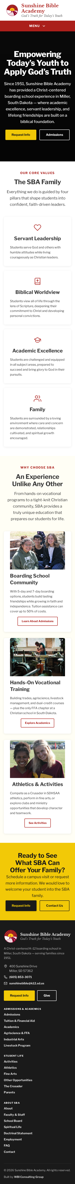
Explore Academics (37, 722)
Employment (13, 1139)
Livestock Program (17, 1045)
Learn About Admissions (37, 621)
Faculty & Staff (14, 1114)
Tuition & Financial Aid (19, 1021)
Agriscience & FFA (17, 1033)
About (8, 1108)
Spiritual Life (13, 1127)
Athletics (10, 1067)
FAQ (7, 1145)
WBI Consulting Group (29, 1177)
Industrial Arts (14, 1039)
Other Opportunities (18, 1080)
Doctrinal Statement (18, 1133)
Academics (11, 1027)
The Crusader (13, 1086)
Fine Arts (10, 1074)
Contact (9, 1152)
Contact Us (54, 905)
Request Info (21, 134)
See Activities (38, 822)
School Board (13, 1121)
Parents (9, 1092)
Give (47, 995)
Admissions (54, 134)
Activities (11, 1061)
